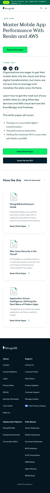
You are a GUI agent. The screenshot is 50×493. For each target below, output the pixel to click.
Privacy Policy (8, 385)
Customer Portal (31, 372)
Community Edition (10, 441)
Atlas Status (30, 379)
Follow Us (6, 413)
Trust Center (8, 406)
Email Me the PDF (25, 160)
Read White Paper (15, 50)
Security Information (11, 399)
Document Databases (33, 441)
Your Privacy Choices (37, 406)
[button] (25, 210)
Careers (6, 365)
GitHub (6, 392)
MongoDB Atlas (9, 428)
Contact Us (29, 365)
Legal (5, 379)
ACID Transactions (32, 455)
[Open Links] (46, 8)
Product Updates (31, 385)
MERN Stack (30, 462)
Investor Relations (10, 372)
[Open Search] (41, 8)
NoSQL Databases (32, 435)
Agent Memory (31, 469)
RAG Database (31, 448)
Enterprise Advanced (11, 435)
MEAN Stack (30, 476)
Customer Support (32, 392)
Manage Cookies (31, 399)
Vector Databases (32, 428)
